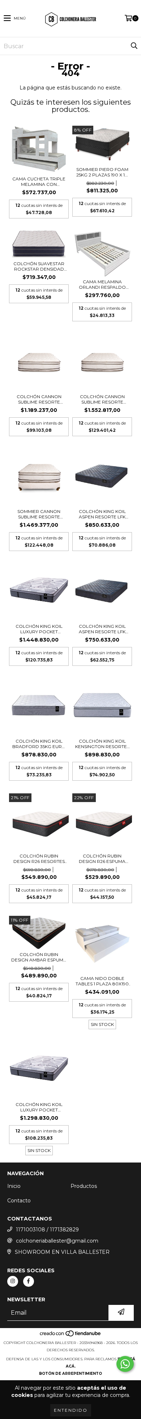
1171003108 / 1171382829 (47, 1229)
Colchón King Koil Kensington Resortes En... (102, 743)
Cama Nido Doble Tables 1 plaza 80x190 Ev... (102, 981)
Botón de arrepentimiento (70, 1373)
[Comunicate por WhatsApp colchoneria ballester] (125, 1364)
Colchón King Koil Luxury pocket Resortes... (39, 628)
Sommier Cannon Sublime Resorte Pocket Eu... (38, 514)
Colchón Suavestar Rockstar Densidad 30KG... (38, 266)
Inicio (14, 1186)
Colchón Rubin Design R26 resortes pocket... (39, 858)
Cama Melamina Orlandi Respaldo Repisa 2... (102, 284)
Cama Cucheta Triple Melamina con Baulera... (38, 181)
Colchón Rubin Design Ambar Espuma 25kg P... (39, 957)
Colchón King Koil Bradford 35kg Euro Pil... (39, 743)
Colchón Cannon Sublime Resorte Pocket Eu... (39, 399)
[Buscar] (134, 46)
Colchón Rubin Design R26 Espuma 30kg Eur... (102, 858)
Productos (83, 1186)
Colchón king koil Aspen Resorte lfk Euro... (102, 514)
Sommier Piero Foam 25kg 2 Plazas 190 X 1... (102, 172)
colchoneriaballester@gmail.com (57, 1241)
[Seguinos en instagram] (12, 1281)
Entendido (70, 1410)
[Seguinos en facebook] (28, 1281)
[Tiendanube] (70, 1335)
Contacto (19, 1200)
